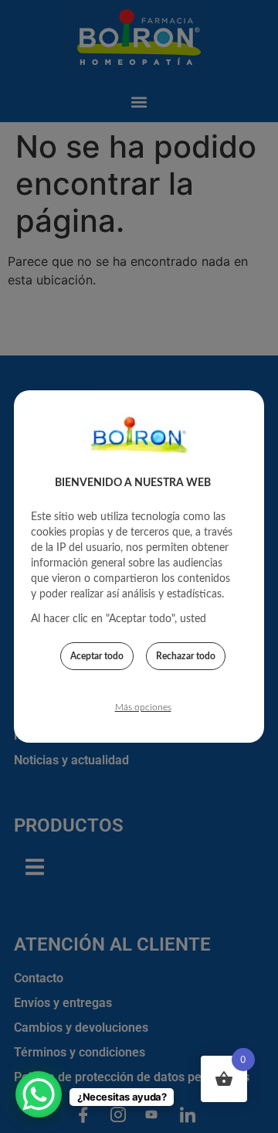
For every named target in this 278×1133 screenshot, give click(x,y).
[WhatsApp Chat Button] (38, 1094)
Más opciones (143, 707)
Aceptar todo (97, 656)
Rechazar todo (185, 656)
